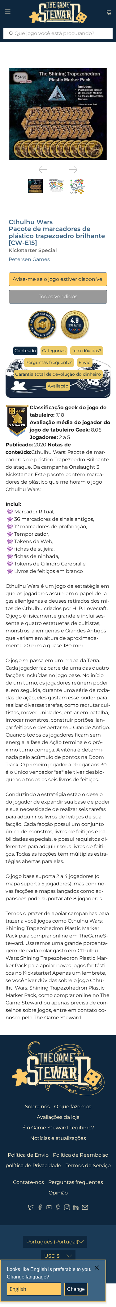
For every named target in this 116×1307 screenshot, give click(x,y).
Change (76, 1289)
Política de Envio (28, 1155)
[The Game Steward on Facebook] (40, 1209)
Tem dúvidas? (86, 350)
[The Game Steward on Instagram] (67, 1209)
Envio (85, 362)
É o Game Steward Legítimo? (58, 1128)
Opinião (58, 1193)
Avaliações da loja (58, 1117)
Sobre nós (37, 1107)
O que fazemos (72, 1107)
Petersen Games (29, 259)
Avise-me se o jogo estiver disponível (58, 279)
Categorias (54, 350)
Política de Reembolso (80, 1155)
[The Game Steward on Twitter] (31, 1209)
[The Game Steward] (58, 12)
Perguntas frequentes (48, 362)
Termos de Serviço (88, 1165)
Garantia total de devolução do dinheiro (58, 374)
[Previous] (43, 169)
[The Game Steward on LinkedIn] (76, 1209)
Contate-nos (28, 1182)
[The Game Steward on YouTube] (49, 1209)
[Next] (73, 169)
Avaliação (58, 386)
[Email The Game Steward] (85, 1209)
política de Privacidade (33, 1165)
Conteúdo (25, 350)
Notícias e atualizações (58, 1138)
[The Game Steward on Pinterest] (58, 1209)
